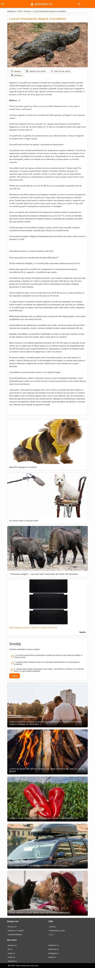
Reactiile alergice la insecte (23, 467)
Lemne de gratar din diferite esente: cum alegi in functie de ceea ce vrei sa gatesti (46, 770)
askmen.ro (12, 945)
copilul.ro (52, 957)
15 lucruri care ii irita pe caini (23, 520)
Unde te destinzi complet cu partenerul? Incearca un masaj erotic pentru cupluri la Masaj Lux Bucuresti (45, 722)
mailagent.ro (53, 953)
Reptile (83, 632)
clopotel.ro (12, 961)
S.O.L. (51, 934)
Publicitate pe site (57, 931)
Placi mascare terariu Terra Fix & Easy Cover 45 (33, 627)
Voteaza (14, 676)
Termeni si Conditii (16, 931)
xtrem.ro (11, 953)
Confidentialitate (15, 934)
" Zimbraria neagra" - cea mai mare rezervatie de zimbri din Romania (43, 574)
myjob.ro (11, 957)
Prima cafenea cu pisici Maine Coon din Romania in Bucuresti (39, 912)
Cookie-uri (12, 927)
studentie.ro (53, 949)
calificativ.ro (53, 945)
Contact (52, 927)
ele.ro (10, 949)
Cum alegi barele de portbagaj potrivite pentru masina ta (37, 865)
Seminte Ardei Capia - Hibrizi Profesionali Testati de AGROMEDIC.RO (43, 818)
